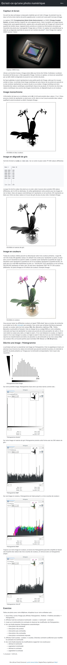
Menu (61, 3)
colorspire (20, 325)
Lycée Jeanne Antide (32, 662)
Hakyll (55, 662)
